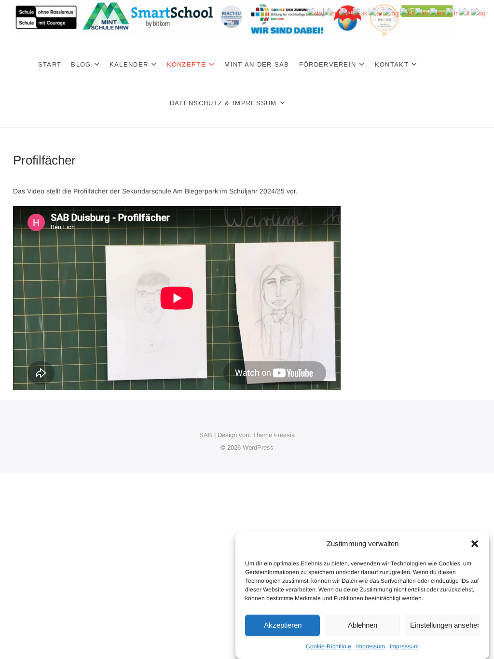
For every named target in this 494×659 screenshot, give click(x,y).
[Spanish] (438, 12)
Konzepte (186, 64)
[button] (475, 544)
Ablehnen (362, 625)
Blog (81, 64)
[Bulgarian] (392, 12)
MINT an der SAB (256, 64)
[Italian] (465, 12)
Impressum (370, 646)
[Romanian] (407, 12)
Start (50, 64)
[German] (315, 12)
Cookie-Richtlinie (328, 646)
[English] (331, 12)
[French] (452, 12)
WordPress (258, 447)
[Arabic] (376, 12)
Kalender (129, 64)
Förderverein (328, 64)
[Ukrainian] (361, 12)
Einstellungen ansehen (445, 625)
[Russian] (422, 12)
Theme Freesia (274, 435)
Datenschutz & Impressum (223, 103)
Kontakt (392, 64)
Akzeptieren (283, 625)
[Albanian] (479, 12)
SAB (205, 435)
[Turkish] (346, 12)
